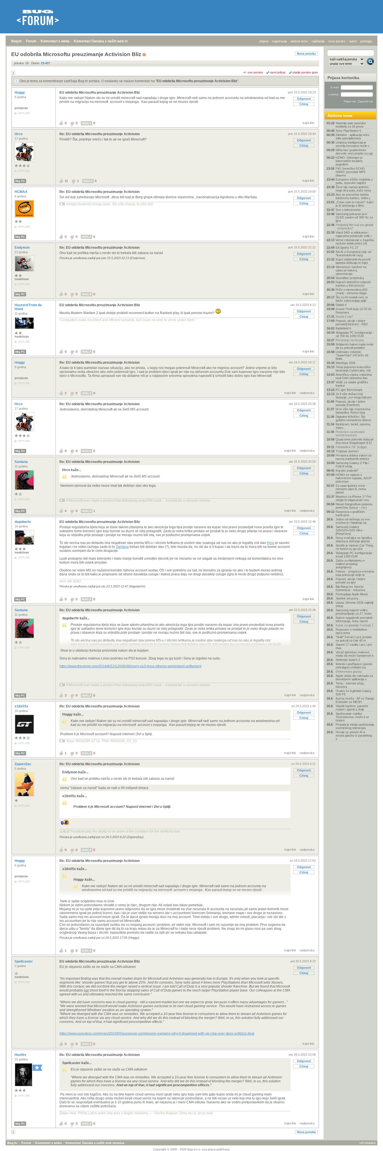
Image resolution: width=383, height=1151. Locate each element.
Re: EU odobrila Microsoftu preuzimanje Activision (99, 134)
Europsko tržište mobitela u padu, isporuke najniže (354, 181)
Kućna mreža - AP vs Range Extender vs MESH (355, 700)
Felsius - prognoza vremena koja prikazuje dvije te (355, 573)
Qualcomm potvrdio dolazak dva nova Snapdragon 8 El (355, 441)
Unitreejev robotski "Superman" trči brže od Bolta (352, 355)
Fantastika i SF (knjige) (351, 447)
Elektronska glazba (349, 671)
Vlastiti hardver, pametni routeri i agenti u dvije (352, 707)
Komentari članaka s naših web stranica (106, 41)
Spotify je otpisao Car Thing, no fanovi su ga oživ (355, 547)
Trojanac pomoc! (347, 451)
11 (66, 181)
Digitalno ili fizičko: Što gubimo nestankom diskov (353, 418)
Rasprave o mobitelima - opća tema (352, 631)
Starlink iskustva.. (348, 598)
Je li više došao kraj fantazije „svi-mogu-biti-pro (354, 395)
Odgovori (304, 98)
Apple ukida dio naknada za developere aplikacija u (354, 677)
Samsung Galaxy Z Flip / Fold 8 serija (352, 464)
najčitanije (318, 41)
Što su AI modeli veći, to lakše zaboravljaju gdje (352, 299)
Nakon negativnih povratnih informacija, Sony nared (354, 619)
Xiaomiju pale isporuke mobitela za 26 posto (351, 124)
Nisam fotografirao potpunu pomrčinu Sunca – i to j (354, 505)
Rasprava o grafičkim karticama (350, 513)
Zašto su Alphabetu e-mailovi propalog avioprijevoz (350, 564)
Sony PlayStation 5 (348, 130)
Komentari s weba (55, 41)
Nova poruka (306, 53)
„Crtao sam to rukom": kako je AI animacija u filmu (354, 203)
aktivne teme (299, 41)
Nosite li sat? (344, 316)
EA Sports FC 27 (347, 247)
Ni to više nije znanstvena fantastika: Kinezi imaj (353, 410)
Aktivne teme (339, 115)
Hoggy (20, 92)
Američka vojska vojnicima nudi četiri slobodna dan (354, 376)
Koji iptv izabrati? (347, 470)
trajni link (308, 122)
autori (353, 41)
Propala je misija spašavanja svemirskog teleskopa (355, 726)
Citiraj (303, 104)
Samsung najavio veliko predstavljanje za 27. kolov (354, 611)
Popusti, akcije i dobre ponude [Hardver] (350, 403)
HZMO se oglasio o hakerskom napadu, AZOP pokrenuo (354, 478)
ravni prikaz (278, 72)
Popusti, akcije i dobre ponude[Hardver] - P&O (352, 322)
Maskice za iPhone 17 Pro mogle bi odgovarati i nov (353, 498)
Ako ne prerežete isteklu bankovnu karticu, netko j (353, 196)
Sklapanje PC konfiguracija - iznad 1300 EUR (355, 554)
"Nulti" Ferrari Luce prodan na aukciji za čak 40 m (354, 638)
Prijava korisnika (343, 77)
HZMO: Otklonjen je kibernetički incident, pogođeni (349, 161)
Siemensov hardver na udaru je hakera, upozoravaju (351, 270)
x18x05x (22, 706)
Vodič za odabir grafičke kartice (352, 383)
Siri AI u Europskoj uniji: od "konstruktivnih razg (353, 253)
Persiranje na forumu (350, 340)
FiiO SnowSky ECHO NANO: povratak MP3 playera (350, 172)
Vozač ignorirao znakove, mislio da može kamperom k (355, 654)
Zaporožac (23, 764)
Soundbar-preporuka (350, 278)
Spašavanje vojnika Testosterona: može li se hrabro (352, 717)
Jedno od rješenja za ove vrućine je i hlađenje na (353, 521)
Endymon (23, 248)
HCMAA (21, 192)
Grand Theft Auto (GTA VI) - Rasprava (354, 310)
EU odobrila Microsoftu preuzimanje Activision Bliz (197, 81)
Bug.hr (16, 41)
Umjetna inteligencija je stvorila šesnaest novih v (353, 144)
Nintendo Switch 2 (348, 659)
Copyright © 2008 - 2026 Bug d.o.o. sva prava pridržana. (191, 1149)
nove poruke (336, 41)
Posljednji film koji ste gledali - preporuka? (354, 226)
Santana (22, 462)
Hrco (19, 134)
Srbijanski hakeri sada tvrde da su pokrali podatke (354, 346)
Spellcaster (24, 961)
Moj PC (20, 181)
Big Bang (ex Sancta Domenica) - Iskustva (350, 588)
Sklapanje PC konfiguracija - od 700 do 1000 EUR (355, 334)
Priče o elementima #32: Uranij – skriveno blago (352, 291)
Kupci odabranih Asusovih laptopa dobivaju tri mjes (353, 261)
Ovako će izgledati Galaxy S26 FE (354, 692)
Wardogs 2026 (346, 363)
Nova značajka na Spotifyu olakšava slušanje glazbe (354, 539)
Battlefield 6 (343, 328)
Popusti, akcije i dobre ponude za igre (350, 580)
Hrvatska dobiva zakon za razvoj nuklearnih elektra (354, 457)
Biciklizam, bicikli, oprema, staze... (353, 426)
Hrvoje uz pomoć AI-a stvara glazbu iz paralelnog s (354, 735)
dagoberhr (23, 522)
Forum (31, 41)
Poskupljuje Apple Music (352, 594)
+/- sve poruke (253, 72)
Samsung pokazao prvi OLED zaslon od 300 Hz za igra (354, 217)
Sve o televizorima (348, 209)
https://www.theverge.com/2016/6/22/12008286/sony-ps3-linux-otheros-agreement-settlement (130, 666)
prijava (263, 41)
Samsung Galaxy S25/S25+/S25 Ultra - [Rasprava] (350, 530)
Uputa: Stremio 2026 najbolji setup (354, 604)
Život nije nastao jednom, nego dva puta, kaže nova (353, 188)
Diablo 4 (341, 304)
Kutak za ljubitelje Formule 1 (354, 625)
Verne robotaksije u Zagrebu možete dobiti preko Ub (355, 241)
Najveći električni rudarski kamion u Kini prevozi (353, 283)
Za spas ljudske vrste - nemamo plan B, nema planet (351, 489)
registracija (279, 41)
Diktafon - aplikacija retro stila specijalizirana (352, 136)
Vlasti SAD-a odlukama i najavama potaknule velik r (354, 234)
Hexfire (21, 1055)
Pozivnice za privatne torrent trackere (350, 433)
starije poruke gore (305, 72)
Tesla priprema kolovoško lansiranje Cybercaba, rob (353, 368)
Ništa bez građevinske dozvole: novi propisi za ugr (354, 151)
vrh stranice (367, 1143)
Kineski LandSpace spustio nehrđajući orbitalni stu (354, 665)
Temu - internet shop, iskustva (350, 685)
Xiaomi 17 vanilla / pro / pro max (354, 646)
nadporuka (307, 393)
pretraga (366, 41)
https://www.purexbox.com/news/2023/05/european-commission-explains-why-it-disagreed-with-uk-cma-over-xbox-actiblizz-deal (156, 1033)
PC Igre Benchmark (349, 389)
